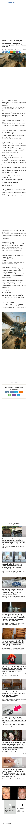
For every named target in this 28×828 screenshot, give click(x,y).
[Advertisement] (14, 21)
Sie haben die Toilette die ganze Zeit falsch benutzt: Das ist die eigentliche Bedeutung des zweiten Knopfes (14, 719)
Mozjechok (11, 2)
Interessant (17, 49)
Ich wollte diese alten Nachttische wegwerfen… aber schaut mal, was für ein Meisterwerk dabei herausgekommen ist (13, 694)
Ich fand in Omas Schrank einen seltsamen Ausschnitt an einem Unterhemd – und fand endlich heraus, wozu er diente (12, 591)
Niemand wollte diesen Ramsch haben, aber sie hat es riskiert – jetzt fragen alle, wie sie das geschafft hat (12, 566)
